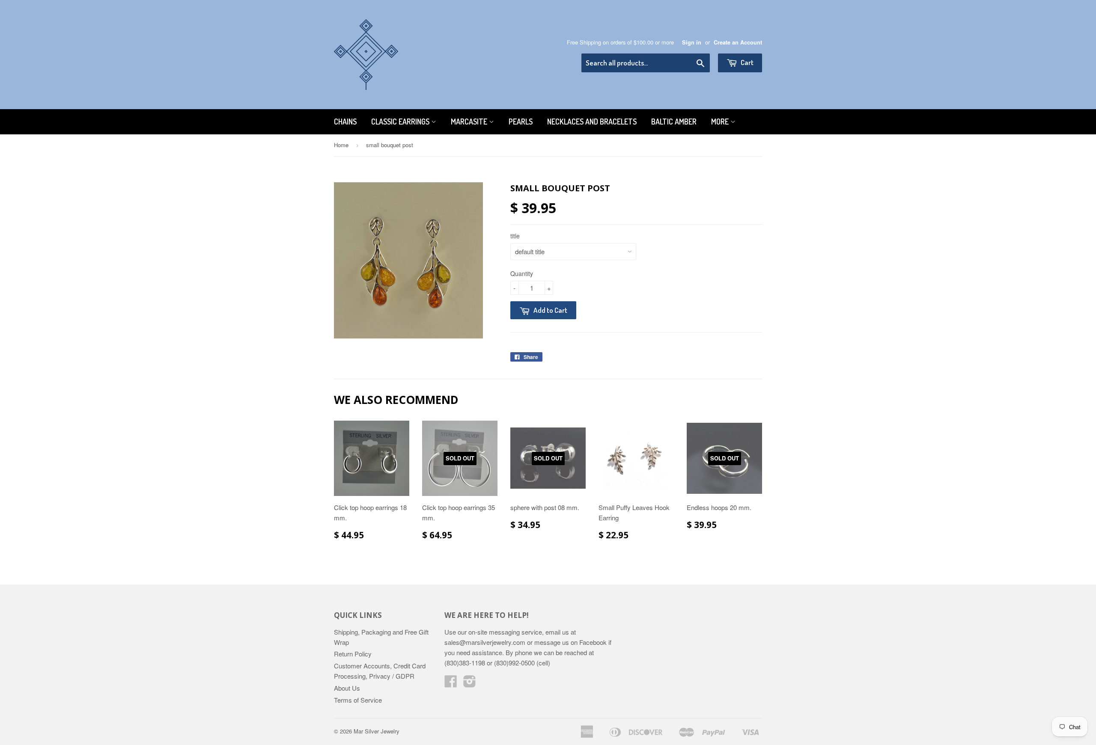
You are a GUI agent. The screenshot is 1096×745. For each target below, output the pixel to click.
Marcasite (470, 121)
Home (341, 145)
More (720, 121)
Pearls (521, 121)
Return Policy (353, 653)
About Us (347, 687)
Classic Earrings (401, 121)
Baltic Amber (674, 121)
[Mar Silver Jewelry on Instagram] (469, 683)
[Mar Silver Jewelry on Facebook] (450, 683)
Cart (746, 62)
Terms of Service (358, 699)
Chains (345, 121)
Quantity (521, 273)
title (515, 236)
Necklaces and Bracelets (592, 121)
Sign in (691, 42)
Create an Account (738, 42)
